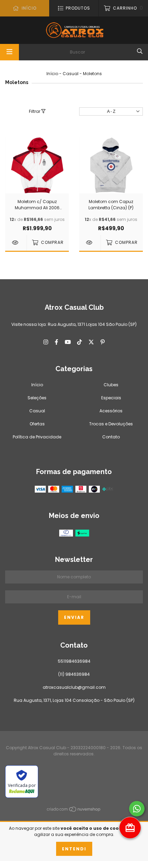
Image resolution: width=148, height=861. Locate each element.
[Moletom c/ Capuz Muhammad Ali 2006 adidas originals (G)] (16, 242)
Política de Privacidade (37, 437)
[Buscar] (139, 51)
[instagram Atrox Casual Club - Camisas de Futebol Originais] (46, 342)
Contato (111, 437)
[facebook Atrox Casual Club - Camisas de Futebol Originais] (56, 342)
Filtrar (35, 111)
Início (52, 73)
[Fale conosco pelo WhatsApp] (137, 808)
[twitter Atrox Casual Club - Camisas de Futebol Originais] (91, 342)
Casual (70, 73)
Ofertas (37, 424)
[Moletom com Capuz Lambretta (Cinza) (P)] (90, 242)
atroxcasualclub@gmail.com (74, 687)
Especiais (111, 398)
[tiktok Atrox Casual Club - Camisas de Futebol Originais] (79, 342)
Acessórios (111, 411)
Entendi (74, 849)
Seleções (37, 398)
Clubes (111, 385)
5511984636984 (74, 661)
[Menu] (9, 52)
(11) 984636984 (74, 674)
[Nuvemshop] (74, 811)
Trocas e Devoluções (111, 424)
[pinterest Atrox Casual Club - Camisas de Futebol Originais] (102, 342)
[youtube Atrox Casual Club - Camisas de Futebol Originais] (68, 342)
